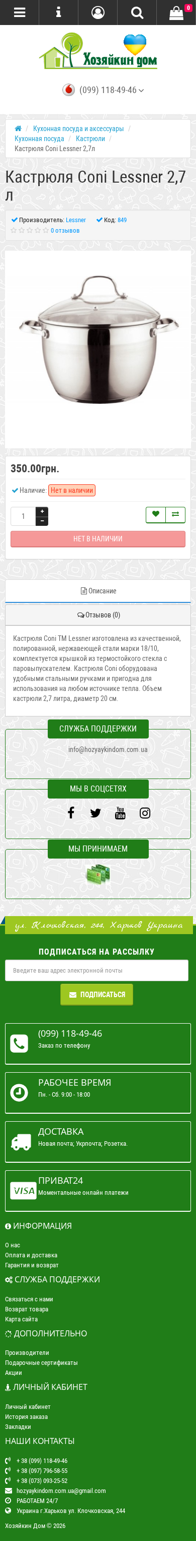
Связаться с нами (29, 1299)
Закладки (18, 1426)
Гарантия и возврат (32, 1265)
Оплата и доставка (31, 1255)
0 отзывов (65, 230)
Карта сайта (21, 1319)
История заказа (26, 1416)
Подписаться (102, 995)
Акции (13, 1372)
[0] (176, 13)
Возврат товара (26, 1309)
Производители (27, 1352)
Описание (102, 591)
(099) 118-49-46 (108, 90)
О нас (12, 1245)
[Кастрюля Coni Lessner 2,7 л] (98, 343)
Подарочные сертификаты (41, 1362)
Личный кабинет (28, 1406)
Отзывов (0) (102, 615)
